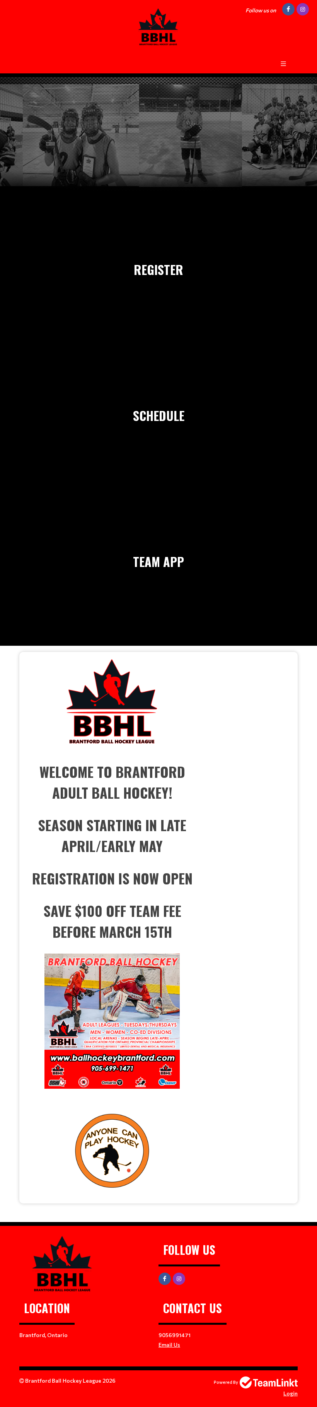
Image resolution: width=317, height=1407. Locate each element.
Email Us (169, 1344)
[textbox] (112, 925)
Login (290, 1393)
